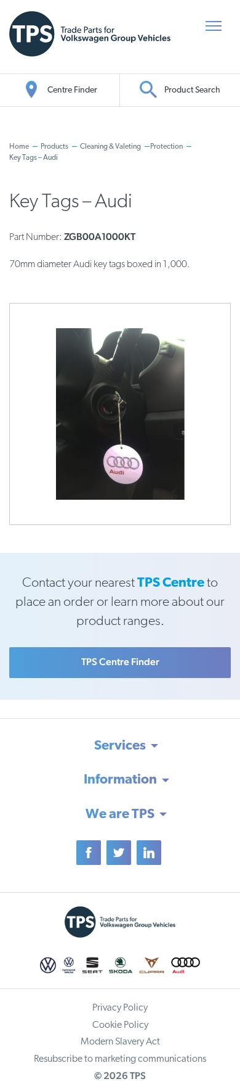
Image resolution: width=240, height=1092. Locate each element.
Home (19, 147)
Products (54, 147)
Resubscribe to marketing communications (120, 1059)
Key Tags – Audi (33, 158)
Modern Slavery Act (120, 1042)
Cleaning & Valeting (110, 147)
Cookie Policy (120, 1025)
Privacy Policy (120, 1008)
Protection (166, 147)
